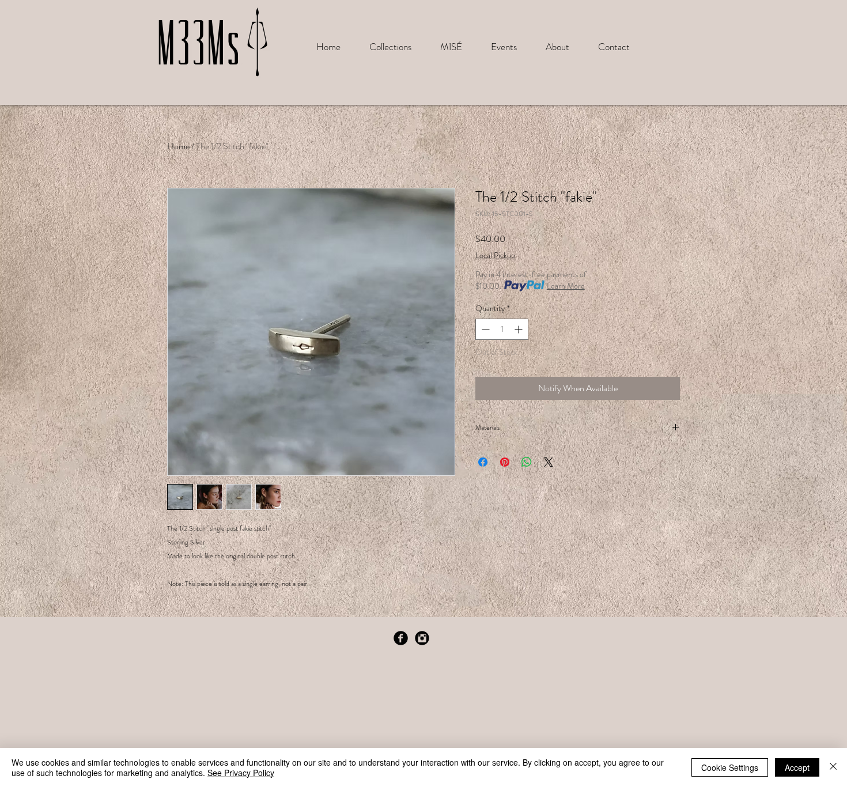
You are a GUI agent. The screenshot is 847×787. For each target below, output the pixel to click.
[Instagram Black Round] (422, 638)
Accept (797, 767)
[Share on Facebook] (483, 462)
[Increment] (519, 329)
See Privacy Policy (240, 772)
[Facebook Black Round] (401, 638)
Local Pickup (495, 255)
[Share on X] (548, 462)
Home (178, 146)
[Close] (833, 767)
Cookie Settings (729, 767)
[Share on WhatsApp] (527, 462)
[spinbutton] (501, 329)
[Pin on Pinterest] (505, 462)
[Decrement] (484, 329)
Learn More (566, 286)
